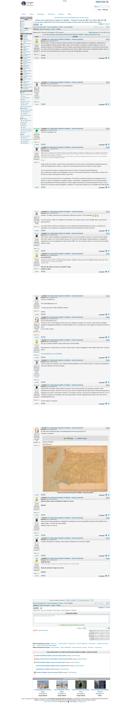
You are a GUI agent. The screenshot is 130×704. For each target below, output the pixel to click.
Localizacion (98, 647)
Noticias (60, 14)
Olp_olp (37, 233)
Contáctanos (25, 141)
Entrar (103, 1)
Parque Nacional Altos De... (27, 58)
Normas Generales (26, 106)
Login (66, 17)
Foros (31, 14)
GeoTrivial (24, 137)
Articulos (24, 125)
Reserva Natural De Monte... (27, 55)
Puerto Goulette (62, 643)
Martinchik (36, 385)
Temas (24, 127)
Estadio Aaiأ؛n (71, 643)
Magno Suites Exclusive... (26, 66)
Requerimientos (26, 111)
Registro (98, 1)
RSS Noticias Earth (26, 129)
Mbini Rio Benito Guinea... (27, 63)
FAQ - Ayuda (25, 103)
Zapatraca (36, 82)
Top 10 (24, 132)
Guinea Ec (91, 647)
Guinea (53, 29)
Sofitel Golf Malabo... (25, 49)
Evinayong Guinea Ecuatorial (27, 87)
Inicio (23, 14)
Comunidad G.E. (26, 97)
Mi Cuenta (51, 14)
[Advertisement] (71, 70)
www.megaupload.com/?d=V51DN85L (51, 353)
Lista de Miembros (26, 120)
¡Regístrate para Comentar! (77, 17)
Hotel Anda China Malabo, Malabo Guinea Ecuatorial (51, 665)
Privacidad (54, 701)
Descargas (40, 14)
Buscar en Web (26, 136)
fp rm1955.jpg (68, 438)
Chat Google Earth (26, 139)
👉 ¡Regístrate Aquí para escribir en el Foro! (71, 625)
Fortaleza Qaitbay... (25, 36)
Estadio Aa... (53, 643)
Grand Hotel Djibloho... (26, 82)
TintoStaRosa (36, 128)
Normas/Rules (24, 30)
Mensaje (105, 9)
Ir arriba (37, 57)
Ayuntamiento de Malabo (43, 669)
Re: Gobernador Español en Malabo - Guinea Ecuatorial (65, 39)
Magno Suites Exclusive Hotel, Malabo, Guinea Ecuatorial (52, 659)
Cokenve (36, 147)
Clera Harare (92, 643)
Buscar (97, 6)
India (36, 317)
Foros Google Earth (27, 94)
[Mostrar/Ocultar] (31, 17)
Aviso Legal (47, 701)
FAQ (87, 17)
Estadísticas (25, 143)
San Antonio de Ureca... (26, 52)
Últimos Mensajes (59, 17)
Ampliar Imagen (81, 438)
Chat (22, 26)
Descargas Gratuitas (27, 110)
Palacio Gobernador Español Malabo (47, 645)
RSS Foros (25, 104)
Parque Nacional (76, 647)
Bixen (36, 211)
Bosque (85, 647)
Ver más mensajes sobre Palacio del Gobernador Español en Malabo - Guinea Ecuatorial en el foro (72, 34)
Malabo (59, 29)
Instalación (25, 113)
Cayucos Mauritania (82, 643)
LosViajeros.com (81, 701)
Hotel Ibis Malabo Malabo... (27, 71)
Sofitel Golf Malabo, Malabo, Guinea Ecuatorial (49, 655)
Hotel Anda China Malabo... (27, 77)
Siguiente (108, 24)
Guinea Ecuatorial (45, 29)
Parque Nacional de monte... (27, 85)
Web (69, 14)
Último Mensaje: (93, 32)
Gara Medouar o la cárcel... (27, 74)
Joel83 (36, 518)
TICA (37, 39)
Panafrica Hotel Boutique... (27, 60)
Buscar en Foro (26, 101)
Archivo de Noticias (27, 130)
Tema (99, 9)
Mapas (23, 24)
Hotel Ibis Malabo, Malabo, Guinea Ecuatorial (48, 662)
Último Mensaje (76, 655)
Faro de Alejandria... (26, 39)
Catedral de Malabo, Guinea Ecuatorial (47, 672)
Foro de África (39, 22)
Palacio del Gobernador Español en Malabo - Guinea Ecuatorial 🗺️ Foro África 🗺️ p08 (69, 20)
